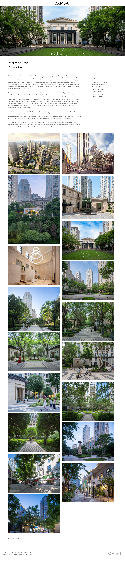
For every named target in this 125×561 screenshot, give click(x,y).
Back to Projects (17, 538)
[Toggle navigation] (121, 3)
